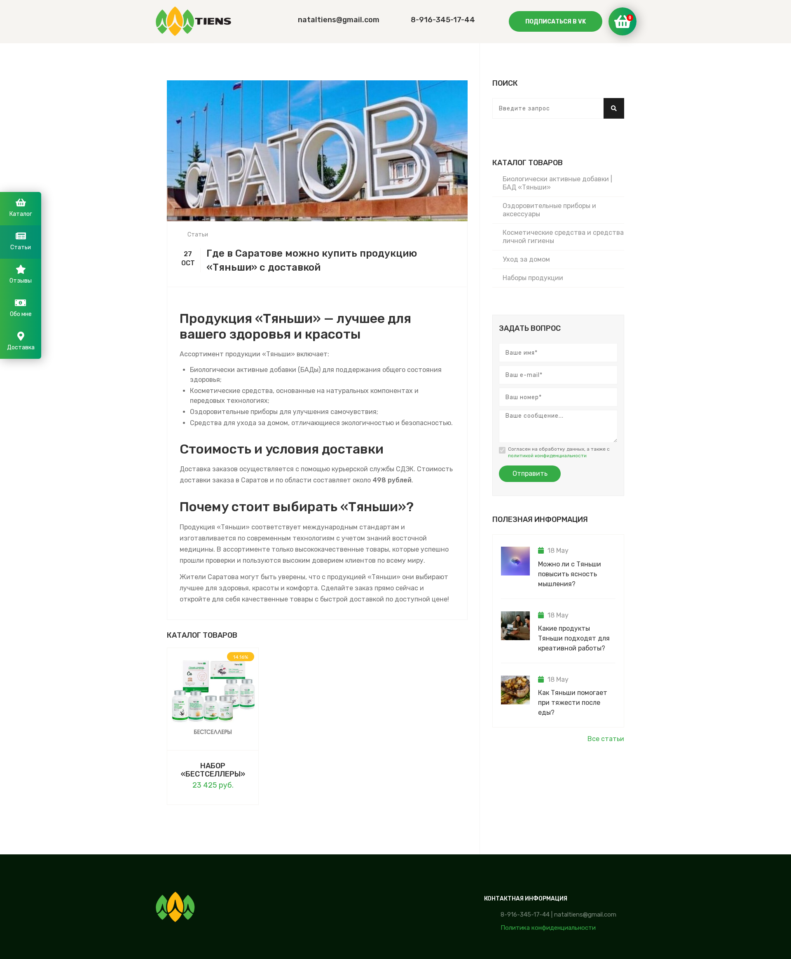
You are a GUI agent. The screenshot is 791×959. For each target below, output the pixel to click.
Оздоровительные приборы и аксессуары (549, 210)
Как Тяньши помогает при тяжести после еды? (572, 702)
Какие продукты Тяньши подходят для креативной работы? (574, 638)
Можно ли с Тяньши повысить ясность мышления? (569, 574)
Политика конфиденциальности (548, 927)
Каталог (20, 214)
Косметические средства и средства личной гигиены (563, 237)
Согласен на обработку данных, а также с (559, 452)
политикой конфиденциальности (547, 455)
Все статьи (605, 739)
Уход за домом (526, 259)
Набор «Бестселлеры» (213, 770)
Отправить (530, 473)
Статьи (197, 234)
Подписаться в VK (555, 21)
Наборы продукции (533, 278)
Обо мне (21, 314)
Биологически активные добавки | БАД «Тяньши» (557, 183)
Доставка (21, 347)
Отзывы (20, 280)
